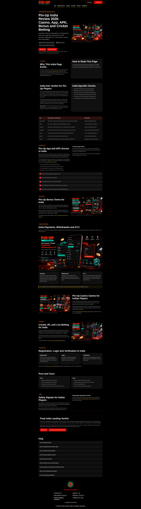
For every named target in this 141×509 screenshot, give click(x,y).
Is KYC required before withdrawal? (47, 475)
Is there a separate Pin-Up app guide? (47, 450)
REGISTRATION (61, 5)
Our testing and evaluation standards (57, 429)
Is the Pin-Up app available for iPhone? (48, 454)
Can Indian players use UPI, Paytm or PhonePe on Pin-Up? (52, 467)
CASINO (68, 5)
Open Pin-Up (42, 49)
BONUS (78, 5)
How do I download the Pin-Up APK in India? (49, 446)
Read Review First (52, 49)
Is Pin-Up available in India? (45, 442)
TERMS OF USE (78, 498)
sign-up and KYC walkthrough (52, 366)
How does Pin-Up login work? (46, 458)
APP (55, 5)
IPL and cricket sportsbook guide (56, 340)
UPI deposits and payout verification (70, 286)
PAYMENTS (84, 5)
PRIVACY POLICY (78, 495)
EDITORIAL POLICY (60, 495)
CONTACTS (58, 493)
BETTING (73, 5)
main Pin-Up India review (54, 71)
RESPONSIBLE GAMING (59, 498)
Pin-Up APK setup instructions (51, 162)
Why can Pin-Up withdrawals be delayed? (48, 471)
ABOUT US (76, 493)
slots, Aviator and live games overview (83, 311)
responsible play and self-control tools (89, 398)
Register (98, 2)
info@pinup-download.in (71, 502)
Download (89, 2)
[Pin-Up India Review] (44, 2)
